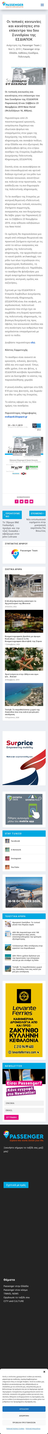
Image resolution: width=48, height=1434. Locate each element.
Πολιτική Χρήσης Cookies (15, 1429)
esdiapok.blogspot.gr (16, 416)
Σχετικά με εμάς (16, 1185)
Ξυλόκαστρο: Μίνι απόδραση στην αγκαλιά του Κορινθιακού (27, 947)
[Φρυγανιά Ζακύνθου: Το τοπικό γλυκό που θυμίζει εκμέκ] (8, 924)
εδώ (33, 342)
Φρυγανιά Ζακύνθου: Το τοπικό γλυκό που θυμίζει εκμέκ (26, 923)
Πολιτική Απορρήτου (33, 1429)
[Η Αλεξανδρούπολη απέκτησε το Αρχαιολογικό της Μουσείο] (24, 585)
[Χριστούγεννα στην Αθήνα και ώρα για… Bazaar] (24, 659)
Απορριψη (24, 1415)
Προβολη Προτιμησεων (24, 1422)
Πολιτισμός (24, 56)
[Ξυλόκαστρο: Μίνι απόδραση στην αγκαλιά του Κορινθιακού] (8, 947)
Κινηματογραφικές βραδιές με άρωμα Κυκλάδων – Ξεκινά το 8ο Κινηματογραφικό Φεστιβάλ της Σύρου (23, 638)
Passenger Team (31, 45)
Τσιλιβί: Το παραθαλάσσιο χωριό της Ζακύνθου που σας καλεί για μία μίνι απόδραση (22, 712)
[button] (44, 1372)
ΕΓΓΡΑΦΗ (11, 1117)
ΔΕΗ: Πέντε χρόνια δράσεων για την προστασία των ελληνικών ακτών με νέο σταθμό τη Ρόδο (26, 958)
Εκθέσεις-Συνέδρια (28, 52)
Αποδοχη (24, 1409)
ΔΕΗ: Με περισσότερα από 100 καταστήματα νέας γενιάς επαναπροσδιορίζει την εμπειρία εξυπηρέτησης (26, 935)
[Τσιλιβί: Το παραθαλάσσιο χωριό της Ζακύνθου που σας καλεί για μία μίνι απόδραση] (24, 694)
